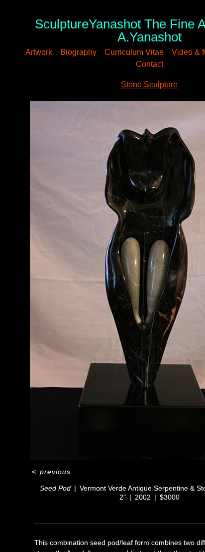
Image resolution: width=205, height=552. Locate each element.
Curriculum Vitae (150, 52)
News (131, 64)
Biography (89, 52)
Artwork (44, 52)
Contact (164, 64)
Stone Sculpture (149, 84)
